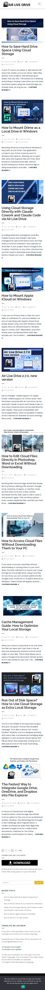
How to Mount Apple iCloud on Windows (17, 297)
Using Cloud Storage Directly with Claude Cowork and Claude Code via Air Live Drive (21, 213)
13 (15, 850)
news (21, 62)
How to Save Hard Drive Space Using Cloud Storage (20, 50)
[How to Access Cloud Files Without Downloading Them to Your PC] (22, 525)
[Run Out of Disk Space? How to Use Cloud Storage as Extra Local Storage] (22, 684)
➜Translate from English (11, 947)
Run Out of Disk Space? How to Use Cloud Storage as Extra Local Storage (22, 703)
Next (20, 850)
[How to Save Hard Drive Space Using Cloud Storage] (22, 30)
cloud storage (24, 139)
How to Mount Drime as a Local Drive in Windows (21, 129)
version (20, 387)
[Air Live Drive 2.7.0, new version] (22, 360)
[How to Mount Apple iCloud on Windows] (22, 280)
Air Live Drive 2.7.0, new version (19, 377)
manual (19, 475)
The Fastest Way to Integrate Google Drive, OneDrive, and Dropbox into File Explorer (20, 789)
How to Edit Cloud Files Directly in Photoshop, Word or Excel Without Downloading (19, 461)
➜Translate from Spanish (12, 949)
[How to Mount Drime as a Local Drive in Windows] (22, 112)
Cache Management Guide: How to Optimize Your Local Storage (20, 625)
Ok (23, 987)
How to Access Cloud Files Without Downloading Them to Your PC (22, 544)
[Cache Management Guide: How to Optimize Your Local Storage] (22, 606)
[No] (42, 983)
